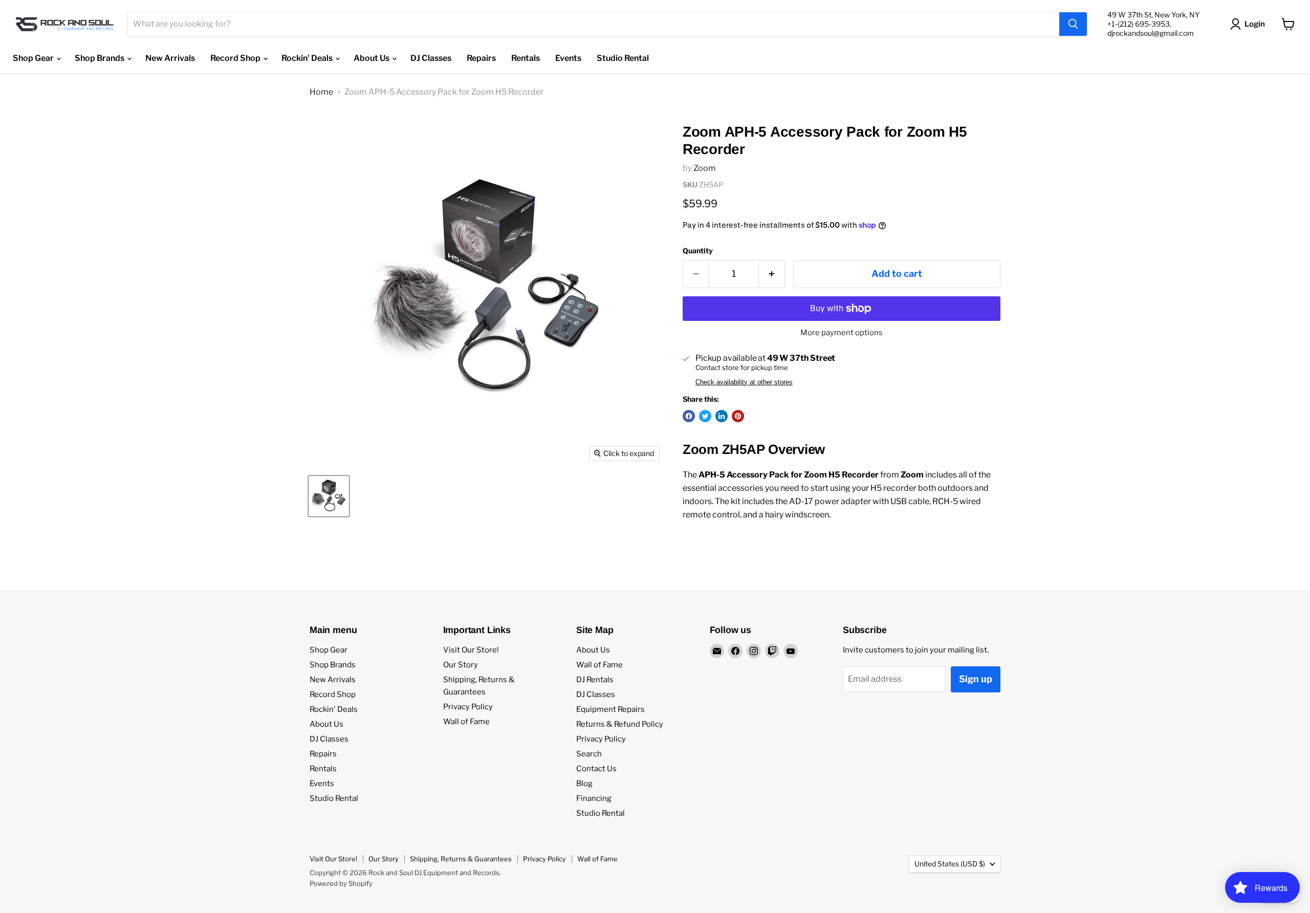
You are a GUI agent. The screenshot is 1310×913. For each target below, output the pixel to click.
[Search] (1073, 24)
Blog (584, 783)
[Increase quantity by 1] (772, 274)
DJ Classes (430, 58)
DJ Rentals (595, 679)
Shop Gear (34, 58)
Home (321, 92)
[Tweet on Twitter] (705, 416)
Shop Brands (100, 58)
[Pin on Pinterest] (738, 416)
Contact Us (596, 768)
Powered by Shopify (341, 883)
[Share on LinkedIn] (721, 416)
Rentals (525, 58)
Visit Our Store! (471, 650)
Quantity (698, 251)
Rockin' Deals (307, 58)
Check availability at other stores (744, 382)
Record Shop (236, 58)
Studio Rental (623, 58)
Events (568, 58)
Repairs (481, 58)
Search (589, 753)
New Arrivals (170, 58)
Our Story (460, 664)
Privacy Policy (468, 706)
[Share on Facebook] (689, 416)
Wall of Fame (466, 721)
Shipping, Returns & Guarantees (461, 859)
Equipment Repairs (610, 709)
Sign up (975, 678)
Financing (594, 798)
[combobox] (593, 24)
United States (949, 863)
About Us (372, 58)
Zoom (704, 168)
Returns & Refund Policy (619, 724)
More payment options (841, 333)
